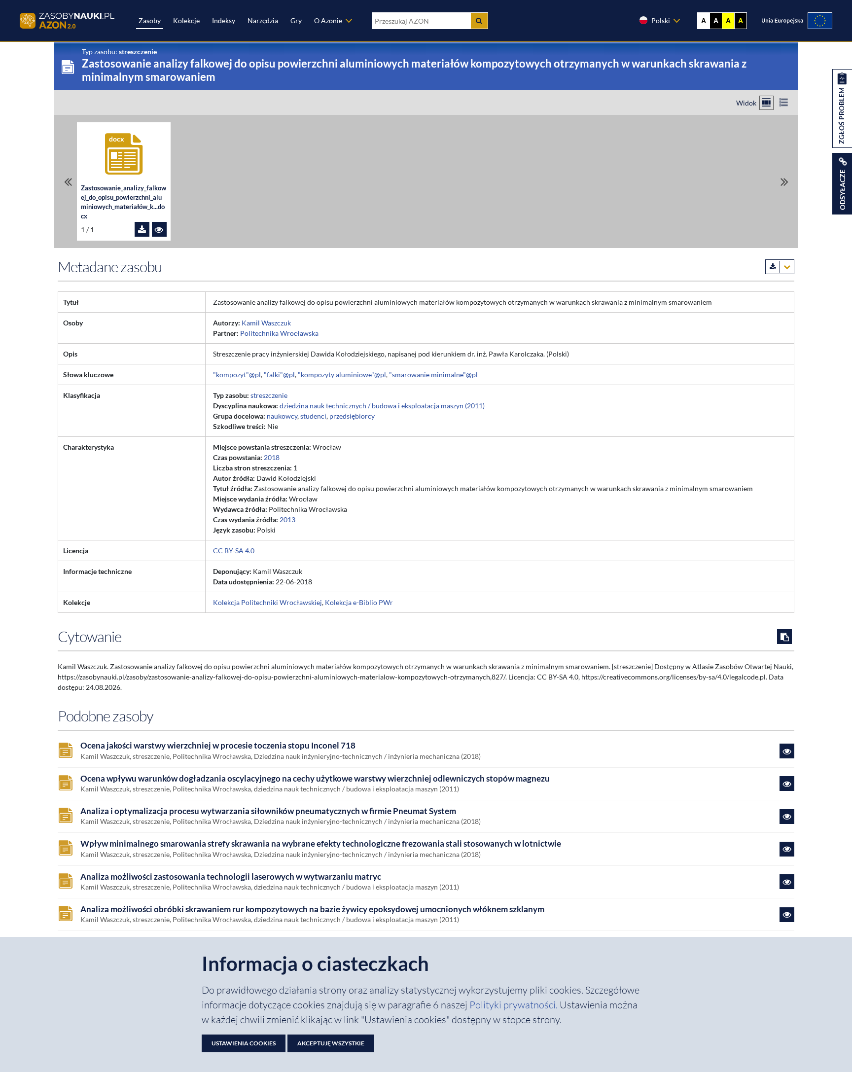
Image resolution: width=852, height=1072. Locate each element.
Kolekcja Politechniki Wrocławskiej (267, 602)
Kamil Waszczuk (266, 323)
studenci (313, 416)
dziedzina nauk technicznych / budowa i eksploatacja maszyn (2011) (382, 405)
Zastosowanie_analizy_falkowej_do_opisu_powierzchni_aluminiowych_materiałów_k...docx (123, 202)
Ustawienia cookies (244, 1043)
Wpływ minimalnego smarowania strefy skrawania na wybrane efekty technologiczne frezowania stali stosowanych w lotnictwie (320, 844)
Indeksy (223, 20)
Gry (296, 20)
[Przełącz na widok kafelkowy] (766, 103)
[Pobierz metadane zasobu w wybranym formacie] (779, 266)
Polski (660, 20)
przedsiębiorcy (352, 416)
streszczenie (268, 395)
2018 (272, 457)
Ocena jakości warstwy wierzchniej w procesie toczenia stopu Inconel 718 (217, 745)
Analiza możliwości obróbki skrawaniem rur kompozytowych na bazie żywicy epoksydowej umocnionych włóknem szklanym (312, 909)
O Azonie (328, 20)
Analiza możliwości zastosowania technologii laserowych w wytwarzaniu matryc (230, 877)
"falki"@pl (279, 374)
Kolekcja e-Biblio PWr (359, 602)
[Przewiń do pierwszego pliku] (68, 182)
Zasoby (150, 20)
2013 (287, 519)
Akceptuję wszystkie (330, 1043)
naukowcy (282, 416)
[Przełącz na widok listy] (784, 103)
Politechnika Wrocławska (279, 333)
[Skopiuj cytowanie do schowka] (784, 636)
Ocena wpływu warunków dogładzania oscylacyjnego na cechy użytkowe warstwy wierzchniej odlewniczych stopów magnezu (315, 779)
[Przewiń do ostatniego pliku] (784, 182)
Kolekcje (186, 20)
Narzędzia (263, 20)
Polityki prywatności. (514, 1005)
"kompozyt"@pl (237, 374)
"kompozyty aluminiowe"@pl (342, 374)
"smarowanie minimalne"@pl (433, 374)
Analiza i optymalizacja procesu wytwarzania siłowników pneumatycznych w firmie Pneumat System (268, 811)
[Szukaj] (479, 21)
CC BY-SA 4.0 (233, 550)
